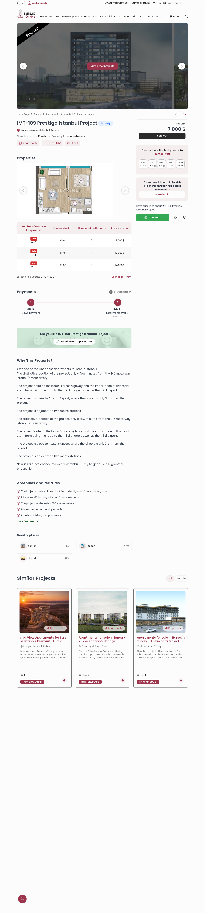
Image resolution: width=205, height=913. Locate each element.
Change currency (121, 276)
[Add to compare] (64, 680)
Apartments (52, 114)
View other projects (102, 66)
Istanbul (68, 114)
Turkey (37, 114)
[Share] (177, 114)
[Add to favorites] (185, 114)
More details (162, 194)
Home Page (23, 114)
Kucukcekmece (85, 114)
